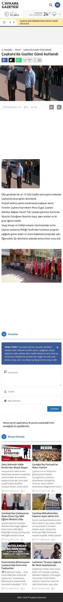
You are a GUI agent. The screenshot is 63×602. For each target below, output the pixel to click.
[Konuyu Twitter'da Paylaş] (12, 60)
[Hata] (37, 60)
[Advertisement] (31, 35)
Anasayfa (8, 49)
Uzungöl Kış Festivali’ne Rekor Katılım (45, 466)
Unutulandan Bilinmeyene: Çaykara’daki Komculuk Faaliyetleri (16, 565)
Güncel (18, 49)
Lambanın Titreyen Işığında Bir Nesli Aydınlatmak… (46, 563)
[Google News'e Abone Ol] (27, 60)
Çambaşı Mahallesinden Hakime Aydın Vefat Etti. (45, 514)
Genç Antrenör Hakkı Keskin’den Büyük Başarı (15, 466)
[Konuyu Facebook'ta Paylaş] (5, 60)
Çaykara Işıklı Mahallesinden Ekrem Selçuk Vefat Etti (39, 22)
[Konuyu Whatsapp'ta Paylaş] (19, 60)
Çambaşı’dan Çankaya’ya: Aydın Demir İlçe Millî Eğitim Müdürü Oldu (15, 516)
